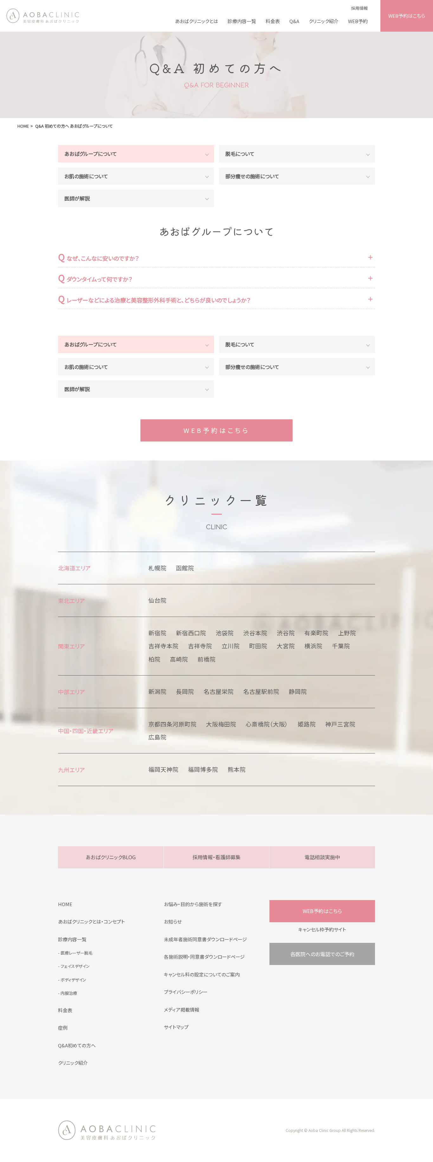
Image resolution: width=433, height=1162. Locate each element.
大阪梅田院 (221, 724)
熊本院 (237, 769)
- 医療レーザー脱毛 (75, 953)
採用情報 (359, 8)
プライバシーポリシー (186, 991)
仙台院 (157, 600)
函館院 (185, 568)
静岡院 (298, 691)
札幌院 (157, 568)
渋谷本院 (255, 633)
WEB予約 (358, 21)
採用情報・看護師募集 (216, 857)
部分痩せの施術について (252, 176)
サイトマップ (176, 1027)
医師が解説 (77, 198)
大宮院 (286, 646)
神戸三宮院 (340, 724)
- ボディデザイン (72, 980)
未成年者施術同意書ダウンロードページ (205, 939)
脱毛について (240, 153)
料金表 (273, 21)
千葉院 (341, 646)
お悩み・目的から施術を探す (193, 904)
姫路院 (307, 724)
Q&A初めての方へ (77, 1045)
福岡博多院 (203, 769)
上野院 (347, 633)
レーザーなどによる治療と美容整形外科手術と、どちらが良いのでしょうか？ (154, 299)
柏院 (154, 659)
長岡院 (185, 691)
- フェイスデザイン (74, 966)
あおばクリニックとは (196, 21)
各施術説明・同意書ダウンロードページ (204, 956)
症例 (63, 1027)
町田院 (258, 646)
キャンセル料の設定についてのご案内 (202, 974)
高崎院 (179, 659)
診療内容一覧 (242, 21)
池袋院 (225, 633)
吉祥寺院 (200, 646)
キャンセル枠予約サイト (322, 929)
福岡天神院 (163, 769)
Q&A (294, 21)
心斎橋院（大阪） (267, 724)
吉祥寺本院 (163, 646)
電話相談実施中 (322, 857)
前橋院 (206, 659)
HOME (65, 904)
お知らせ (173, 921)
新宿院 (157, 633)
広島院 (157, 737)
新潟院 (157, 691)
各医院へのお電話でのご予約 (322, 954)
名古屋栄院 (219, 691)
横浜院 (313, 646)
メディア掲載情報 (181, 1009)
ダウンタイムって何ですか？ (95, 278)
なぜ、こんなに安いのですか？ (98, 257)
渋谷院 (286, 633)
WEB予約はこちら (406, 15)
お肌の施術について (86, 176)
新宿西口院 (191, 633)
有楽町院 (316, 633)
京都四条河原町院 (172, 724)
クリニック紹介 (324, 21)
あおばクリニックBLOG (111, 857)
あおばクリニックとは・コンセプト (91, 921)
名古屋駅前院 (261, 691)
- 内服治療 (67, 993)
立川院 (231, 646)
